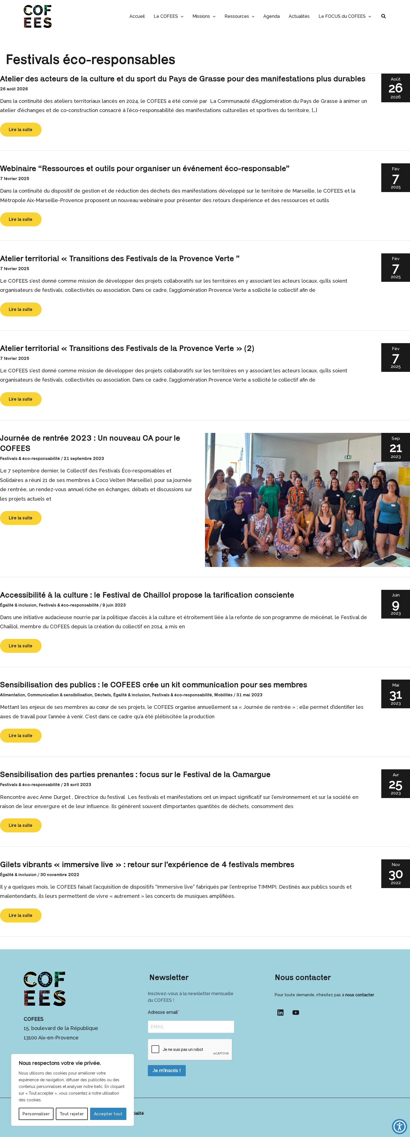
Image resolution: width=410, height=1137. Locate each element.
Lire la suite (24, 130)
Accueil (137, 16)
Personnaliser (36, 1114)
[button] (181, 16)
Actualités (299, 16)
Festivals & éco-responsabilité (30, 458)
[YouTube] (296, 1012)
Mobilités (223, 694)
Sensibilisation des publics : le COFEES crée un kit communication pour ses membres (153, 684)
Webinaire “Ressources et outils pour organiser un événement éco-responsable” (145, 168)
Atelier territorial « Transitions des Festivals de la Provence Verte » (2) (127, 348)
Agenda (271, 16)
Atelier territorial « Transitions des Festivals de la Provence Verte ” (120, 258)
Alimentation (12, 694)
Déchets (103, 694)
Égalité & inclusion (18, 605)
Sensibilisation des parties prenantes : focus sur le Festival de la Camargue (135, 774)
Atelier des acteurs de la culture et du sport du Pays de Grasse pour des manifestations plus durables (182, 78)
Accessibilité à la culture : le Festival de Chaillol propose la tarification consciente (147, 594)
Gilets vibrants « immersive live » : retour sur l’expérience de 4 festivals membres (147, 864)
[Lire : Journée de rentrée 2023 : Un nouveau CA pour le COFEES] (307, 499)
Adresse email (163, 1012)
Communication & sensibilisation (59, 694)
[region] (72, 1090)
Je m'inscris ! (167, 1070)
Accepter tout (108, 1114)
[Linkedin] (280, 1012)
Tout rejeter (72, 1114)
